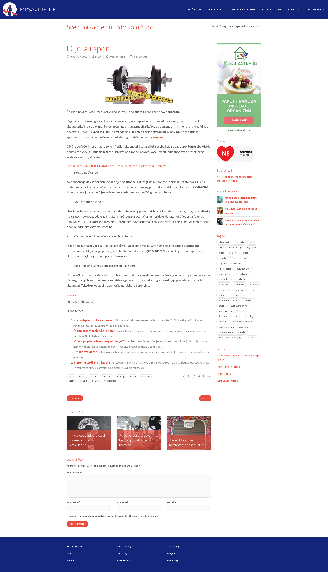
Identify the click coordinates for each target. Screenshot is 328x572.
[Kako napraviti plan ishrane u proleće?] (220, 210)
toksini (238, 316)
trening (83, 381)
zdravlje (241, 332)
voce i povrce (110, 381)
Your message (74, 471)
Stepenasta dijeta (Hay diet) (93, 362)
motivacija (223, 279)
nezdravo (254, 284)
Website (171, 502)
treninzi (95, 381)
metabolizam (241, 274)
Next (204, 398)
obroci (252, 290)
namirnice (107, 376)
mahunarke (224, 274)
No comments (139, 56)
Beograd (171, 553)
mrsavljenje (239, 279)
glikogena (157, 137)
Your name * (73, 502)
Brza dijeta (239, 242)
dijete (245, 253)
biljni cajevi (224, 242)
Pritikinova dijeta (85, 352)
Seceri (71, 381)
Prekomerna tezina (228, 300)
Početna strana (75, 546)
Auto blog (122, 553)
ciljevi (221, 247)
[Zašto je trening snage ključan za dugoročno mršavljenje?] (220, 221)
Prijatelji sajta (224, 373)
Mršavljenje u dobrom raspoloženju (97, 341)
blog (224, 26)
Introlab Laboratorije (227, 380)
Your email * (123, 502)
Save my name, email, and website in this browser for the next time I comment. (113, 515)
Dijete (70, 553)
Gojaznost (223, 263)
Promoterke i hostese (228, 366)
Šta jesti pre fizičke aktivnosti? (94, 320)
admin (98, 56)
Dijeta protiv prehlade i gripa (93, 331)
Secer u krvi (146, 376)
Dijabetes (251, 247)
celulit (252, 242)
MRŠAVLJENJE (37, 9)
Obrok (222, 295)
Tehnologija (173, 560)
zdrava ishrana (226, 332)
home (215, 26)
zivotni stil (252, 337)
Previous (76, 398)
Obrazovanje (173, 546)
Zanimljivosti (123, 560)
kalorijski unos (243, 268)
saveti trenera (225, 311)
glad (244, 258)
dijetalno (233, 253)
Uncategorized (237, 26)
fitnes (82, 376)
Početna (194, 9)
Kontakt (294, 9)
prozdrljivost (248, 300)
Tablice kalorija (242, 9)
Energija (223, 258)
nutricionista (237, 290)
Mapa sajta (316, 9)
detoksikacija (235, 247)
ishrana (93, 376)
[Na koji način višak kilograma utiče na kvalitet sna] (220, 199)
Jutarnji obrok (225, 268)
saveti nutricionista (238, 306)
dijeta (71, 376)
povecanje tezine (238, 295)
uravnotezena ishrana (241, 321)
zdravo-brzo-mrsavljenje (230, 337)
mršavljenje (224, 284)
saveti (133, 376)
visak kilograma (226, 327)
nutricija (121, 376)
